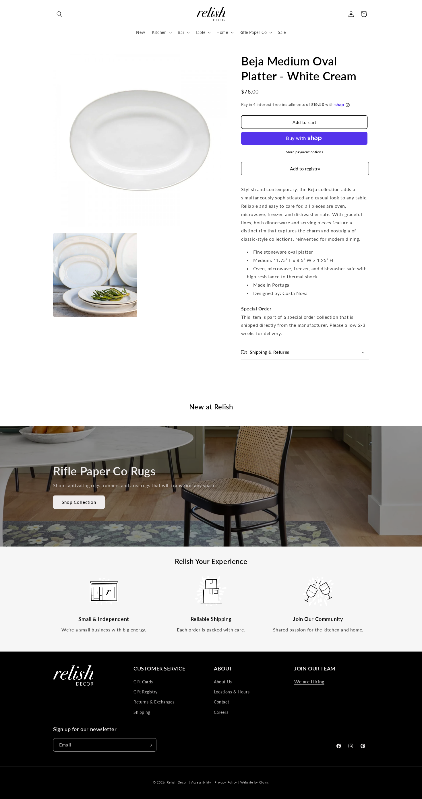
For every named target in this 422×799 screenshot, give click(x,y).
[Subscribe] (150, 745)
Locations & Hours (231, 692)
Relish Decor (177, 782)
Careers (221, 712)
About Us (223, 681)
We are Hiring (309, 681)
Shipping (141, 712)
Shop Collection (79, 502)
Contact (221, 702)
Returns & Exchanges (153, 702)
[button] (59, 14)
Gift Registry (145, 692)
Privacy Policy (225, 782)
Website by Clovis (254, 782)
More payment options (304, 152)
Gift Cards (143, 681)
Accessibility (201, 782)
